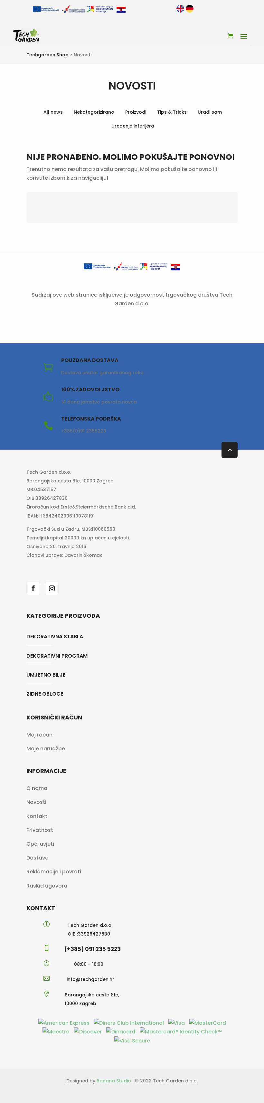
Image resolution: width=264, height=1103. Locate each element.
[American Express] (64, 1023)
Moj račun (39, 734)
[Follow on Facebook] (33, 588)
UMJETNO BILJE (45, 675)
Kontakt (36, 816)
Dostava (37, 857)
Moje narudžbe (45, 748)
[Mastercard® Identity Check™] (180, 1031)
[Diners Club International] (129, 1023)
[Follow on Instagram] (52, 588)
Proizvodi (135, 112)
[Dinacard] (121, 1031)
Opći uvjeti (40, 844)
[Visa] (177, 1023)
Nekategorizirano (94, 112)
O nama (36, 788)
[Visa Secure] (132, 1040)
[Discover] (88, 1031)
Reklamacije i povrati (53, 871)
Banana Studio (114, 1081)
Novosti (36, 802)
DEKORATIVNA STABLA (54, 636)
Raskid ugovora (46, 885)
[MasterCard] (208, 1023)
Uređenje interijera (132, 126)
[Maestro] (56, 1031)
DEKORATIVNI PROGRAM (57, 656)
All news (53, 112)
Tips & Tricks (172, 112)
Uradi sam (210, 112)
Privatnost (39, 830)
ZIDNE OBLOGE (44, 694)
